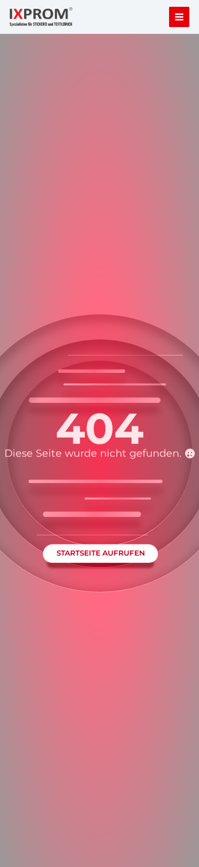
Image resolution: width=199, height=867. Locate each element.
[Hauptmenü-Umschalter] (179, 17)
